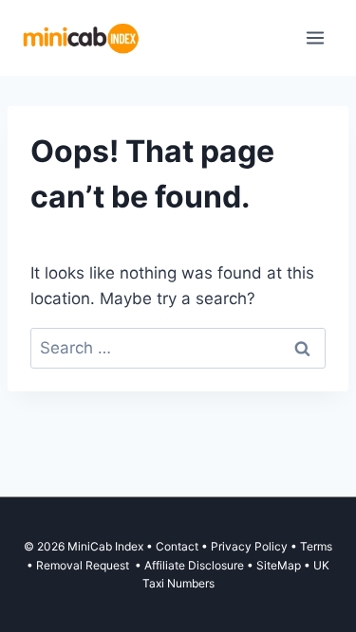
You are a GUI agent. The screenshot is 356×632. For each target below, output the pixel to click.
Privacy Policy (249, 546)
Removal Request (84, 565)
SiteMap (280, 565)
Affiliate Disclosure (194, 565)
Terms (316, 546)
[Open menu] (314, 37)
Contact (177, 546)
